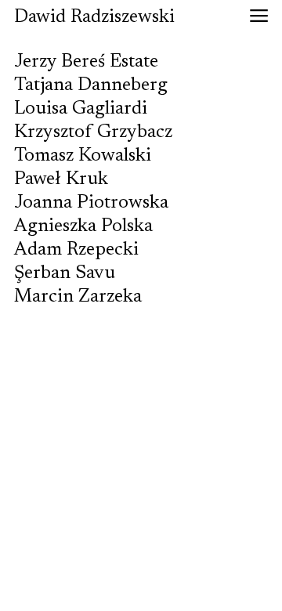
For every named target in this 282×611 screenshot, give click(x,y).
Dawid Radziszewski (94, 17)
